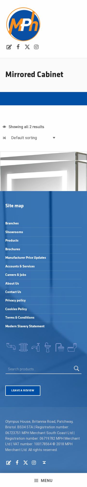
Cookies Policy (16, 309)
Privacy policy (15, 300)
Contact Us (13, 292)
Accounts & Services (20, 266)
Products (11, 240)
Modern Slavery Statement (24, 326)
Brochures (12, 249)
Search (77, 369)
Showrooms (14, 232)
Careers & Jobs (15, 274)
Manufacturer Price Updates (25, 257)
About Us (12, 283)
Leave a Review (22, 390)
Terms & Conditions (19, 317)
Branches (12, 223)
